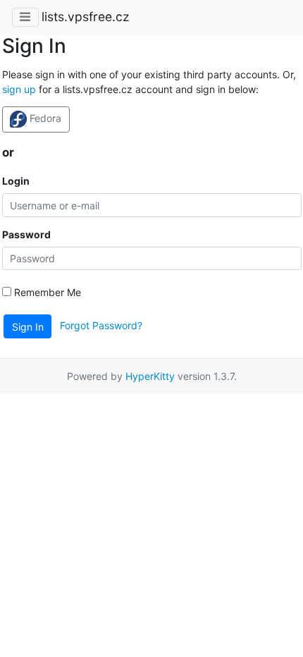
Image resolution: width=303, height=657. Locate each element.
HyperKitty (150, 376)
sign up (19, 89)
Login (16, 181)
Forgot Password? (101, 325)
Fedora (44, 118)
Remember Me (46, 292)
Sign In (28, 327)
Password (26, 234)
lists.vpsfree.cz (85, 16)
